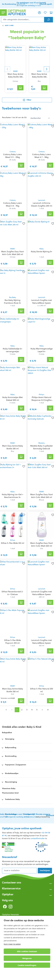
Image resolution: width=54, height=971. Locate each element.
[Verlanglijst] (45, 12)
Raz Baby (12, 297)
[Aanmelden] (39, 12)
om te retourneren (31, 815)
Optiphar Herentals (10, 914)
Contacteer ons (11, 882)
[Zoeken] (48, 19)
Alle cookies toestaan (27, 951)
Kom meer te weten (12, 944)
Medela (41, 443)
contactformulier (37, 838)
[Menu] (3, 12)
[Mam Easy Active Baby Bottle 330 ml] (15, 57)
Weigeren (27, 958)
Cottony (13, 151)
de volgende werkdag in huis (20, 815)
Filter (28, 100)
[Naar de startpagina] (22, 12)
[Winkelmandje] (51, 12)
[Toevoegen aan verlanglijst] (23, 126)
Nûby (41, 249)
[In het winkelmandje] (20, 87)
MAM (15, 71)
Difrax (12, 540)
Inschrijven (45, 870)
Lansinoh (41, 200)
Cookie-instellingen (27, 965)
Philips (41, 394)
